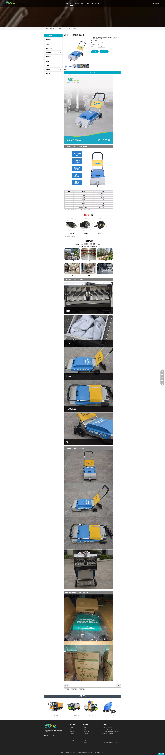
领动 (90, 752)
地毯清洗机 (48, 56)
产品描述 (92, 73)
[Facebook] (45, 735)
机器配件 (48, 69)
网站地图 (87, 752)
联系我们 (97, 3)
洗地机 (47, 44)
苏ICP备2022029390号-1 (99, 752)
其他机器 (48, 73)
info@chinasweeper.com (113, 731)
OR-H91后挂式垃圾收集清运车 (73, 715)
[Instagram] (54, 735)
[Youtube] (52, 735)
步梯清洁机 (67, 689)
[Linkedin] (47, 735)
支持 (88, 3)
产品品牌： (93, 44)
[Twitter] (50, 735)
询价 (96, 51)
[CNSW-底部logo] (50, 726)
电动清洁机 (81, 689)
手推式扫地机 (49, 48)
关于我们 (76, 3)
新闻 (92, 3)
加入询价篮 (104, 51)
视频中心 (83, 3)
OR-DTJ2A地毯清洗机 (109, 715)
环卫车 (47, 65)
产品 (71, 3)
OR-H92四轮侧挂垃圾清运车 (91, 715)
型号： (92, 42)
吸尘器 (47, 61)
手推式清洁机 (74, 689)
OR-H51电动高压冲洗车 (55, 715)
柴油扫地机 (48, 52)
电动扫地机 (48, 39)
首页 (67, 3)
